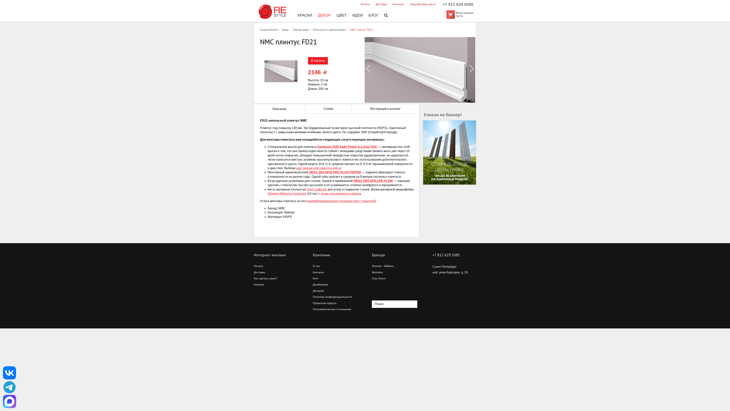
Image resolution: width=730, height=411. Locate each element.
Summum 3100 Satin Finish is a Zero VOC (347, 146)
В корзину (318, 60)
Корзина (259, 284)
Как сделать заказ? (265, 278)
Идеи (357, 15)
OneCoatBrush (317, 189)
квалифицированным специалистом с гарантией (341, 201)
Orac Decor (379, 278)
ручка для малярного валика (341, 193)
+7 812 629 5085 (458, 4)
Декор (324, 15)
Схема (328, 108)
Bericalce (377, 272)
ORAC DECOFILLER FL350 (373, 180)
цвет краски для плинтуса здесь (318, 168)
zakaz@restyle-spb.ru (423, 4)
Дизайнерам (320, 284)
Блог (373, 15)
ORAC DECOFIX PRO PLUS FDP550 (335, 172)
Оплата (365, 4)
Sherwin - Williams (383, 266)
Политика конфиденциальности (332, 296)
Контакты (398, 4)
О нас (316, 266)
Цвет (341, 15)
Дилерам (318, 290)
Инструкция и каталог (385, 108)
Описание (279, 109)
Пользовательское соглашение (332, 309)
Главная (269, 29)
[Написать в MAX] (9, 401)
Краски (305, 15)
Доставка (381, 4)
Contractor (287, 193)
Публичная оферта (324, 303)
